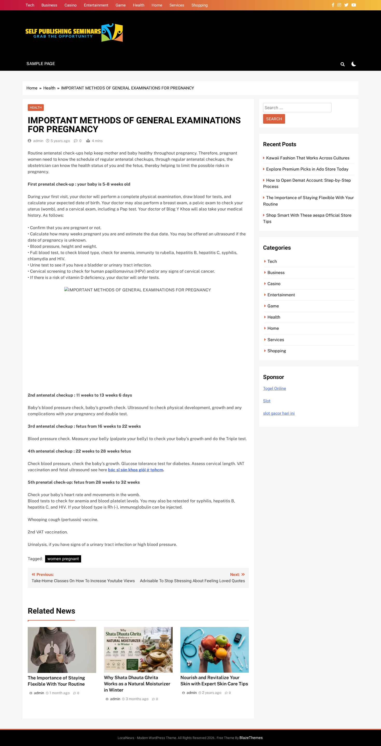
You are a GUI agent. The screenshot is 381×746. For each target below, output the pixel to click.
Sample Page (40, 63)
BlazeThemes (251, 738)
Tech (30, 5)
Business (49, 5)
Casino (71, 5)
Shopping (200, 5)
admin (38, 141)
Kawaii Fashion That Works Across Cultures (307, 158)
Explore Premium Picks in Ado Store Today (307, 169)
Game (121, 5)
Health (138, 5)
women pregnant (63, 559)
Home (157, 5)
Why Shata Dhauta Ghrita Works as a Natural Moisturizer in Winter (137, 684)
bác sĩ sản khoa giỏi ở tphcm (135, 469)
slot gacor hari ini (279, 413)
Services (177, 5)
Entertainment (96, 5)
